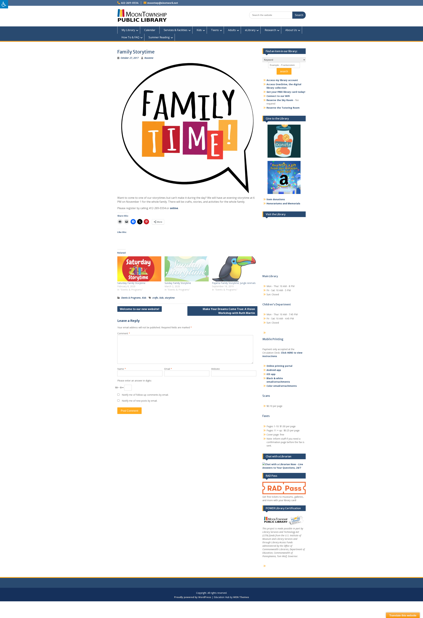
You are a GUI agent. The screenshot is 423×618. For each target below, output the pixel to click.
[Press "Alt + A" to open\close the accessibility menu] (4, 4)
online (174, 208)
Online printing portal (279, 365)
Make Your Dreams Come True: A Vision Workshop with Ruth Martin (229, 311)
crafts (155, 297)
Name (121, 368)
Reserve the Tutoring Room (283, 107)
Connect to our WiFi (278, 96)
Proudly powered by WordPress (192, 597)
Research (270, 30)
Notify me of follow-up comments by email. (145, 394)
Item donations (276, 199)
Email (168, 368)
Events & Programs (131, 297)
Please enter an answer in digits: (134, 380)
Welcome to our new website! (139, 309)
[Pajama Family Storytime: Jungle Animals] (234, 268)
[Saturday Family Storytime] (139, 268)
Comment (123, 333)
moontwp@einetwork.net (162, 2)
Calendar (149, 30)
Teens (215, 30)
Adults (232, 30)
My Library (128, 30)
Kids (199, 30)
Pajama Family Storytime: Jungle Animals (234, 283)
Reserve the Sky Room (280, 100)
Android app (274, 370)
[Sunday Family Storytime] (187, 268)
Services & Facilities (175, 30)
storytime (170, 297)
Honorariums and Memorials (283, 203)
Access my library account (282, 80)
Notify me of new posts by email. (139, 400)
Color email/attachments (282, 385)
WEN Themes (241, 597)
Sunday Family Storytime (178, 283)
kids (161, 297)
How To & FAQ (130, 37)
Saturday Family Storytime (131, 283)
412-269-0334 (129, 2)
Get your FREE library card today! (286, 91)
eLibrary (250, 30)
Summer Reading (159, 37)
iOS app (271, 374)
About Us (291, 30)
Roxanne (148, 57)
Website (215, 368)
